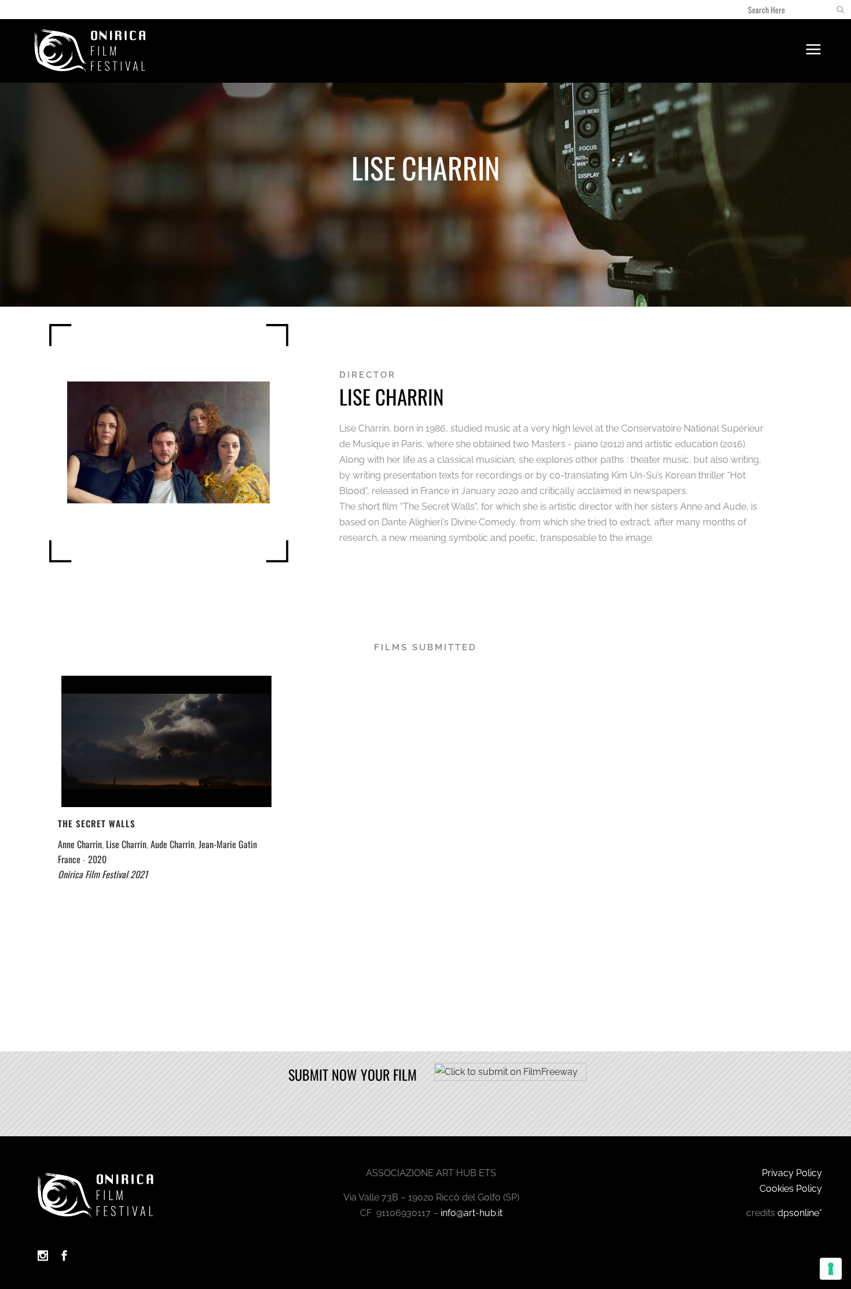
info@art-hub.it (471, 1212)
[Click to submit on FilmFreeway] (510, 1077)
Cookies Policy (791, 1188)
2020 (97, 859)
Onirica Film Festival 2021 (103, 874)
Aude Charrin (173, 844)
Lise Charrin (126, 844)
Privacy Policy (792, 1173)
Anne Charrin (80, 844)
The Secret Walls (96, 823)
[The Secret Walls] (166, 741)
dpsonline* (799, 1212)
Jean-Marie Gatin (228, 844)
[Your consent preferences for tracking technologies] (831, 1269)
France (69, 859)
